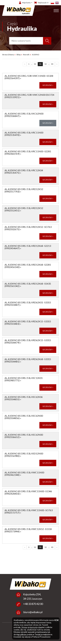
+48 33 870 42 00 (33, 603)
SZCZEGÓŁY (47, 85)
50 (35, 64)
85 (52, 64)
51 (40, 64)
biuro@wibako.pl (32, 612)
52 (46, 64)
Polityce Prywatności (41, 637)
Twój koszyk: (43, 3)
